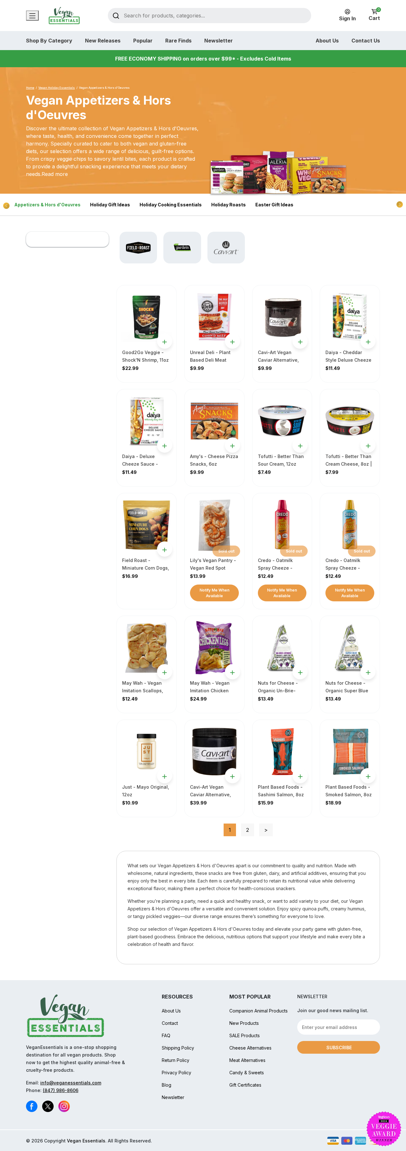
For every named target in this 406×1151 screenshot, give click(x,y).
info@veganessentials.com (70, 1082)
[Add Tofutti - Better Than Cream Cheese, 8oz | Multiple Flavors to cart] (368, 445)
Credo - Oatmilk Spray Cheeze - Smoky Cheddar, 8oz (280, 568)
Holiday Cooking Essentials (171, 204)
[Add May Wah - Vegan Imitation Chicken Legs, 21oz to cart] (232, 671)
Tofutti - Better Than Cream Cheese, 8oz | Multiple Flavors (348, 464)
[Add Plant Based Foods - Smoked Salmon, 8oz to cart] (368, 775)
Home (30, 87)
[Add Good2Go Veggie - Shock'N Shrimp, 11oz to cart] (164, 341)
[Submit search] (115, 15)
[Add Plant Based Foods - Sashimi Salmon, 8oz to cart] (300, 775)
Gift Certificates (245, 1085)
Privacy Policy (176, 1072)
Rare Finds (178, 40)
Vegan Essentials (86, 1140)
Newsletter (218, 40)
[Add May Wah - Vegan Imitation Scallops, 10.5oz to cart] (164, 671)
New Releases (103, 40)
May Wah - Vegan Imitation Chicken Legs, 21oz (210, 690)
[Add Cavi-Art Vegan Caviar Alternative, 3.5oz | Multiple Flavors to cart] (300, 341)
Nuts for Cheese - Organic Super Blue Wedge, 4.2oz (346, 690)
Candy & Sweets (246, 1072)
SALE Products (244, 1035)
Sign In (347, 18)
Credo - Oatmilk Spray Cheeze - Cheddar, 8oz (342, 568)
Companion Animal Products (258, 1010)
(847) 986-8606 (60, 1090)
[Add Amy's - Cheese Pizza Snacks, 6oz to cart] (232, 445)
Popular (143, 40)
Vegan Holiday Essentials (56, 87)
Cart (374, 15)
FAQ (166, 1035)
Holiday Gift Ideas (110, 204)
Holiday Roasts (228, 204)
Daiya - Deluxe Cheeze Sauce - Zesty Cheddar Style (144, 464)
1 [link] (230, 830)
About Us (327, 40)
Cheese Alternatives (250, 1048)
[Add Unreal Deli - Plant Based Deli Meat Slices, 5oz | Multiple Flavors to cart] (232, 341)
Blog (166, 1085)
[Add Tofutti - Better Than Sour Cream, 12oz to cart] (300, 445)
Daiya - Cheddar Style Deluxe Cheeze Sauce (348, 360)
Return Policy (175, 1060)
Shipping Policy (178, 1048)
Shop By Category (49, 40)
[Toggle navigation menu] (32, 15)
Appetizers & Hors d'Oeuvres (47, 204)
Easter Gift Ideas (274, 204)
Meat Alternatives (247, 1060)
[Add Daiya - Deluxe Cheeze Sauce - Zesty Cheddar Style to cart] (164, 445)
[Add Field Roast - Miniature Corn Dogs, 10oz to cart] (164, 549)
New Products (244, 1023)
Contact (170, 1023)
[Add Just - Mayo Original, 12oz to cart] (164, 775)
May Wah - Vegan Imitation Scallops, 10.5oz (142, 690)
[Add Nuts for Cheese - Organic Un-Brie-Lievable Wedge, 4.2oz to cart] (300, 671)
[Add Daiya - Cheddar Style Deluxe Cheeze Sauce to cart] (368, 341)
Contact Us (365, 40)
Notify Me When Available (214, 593)
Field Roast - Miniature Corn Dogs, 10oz (145, 568)
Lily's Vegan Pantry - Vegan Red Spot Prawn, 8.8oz (213, 568)
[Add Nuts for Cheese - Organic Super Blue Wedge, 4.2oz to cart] (368, 671)
